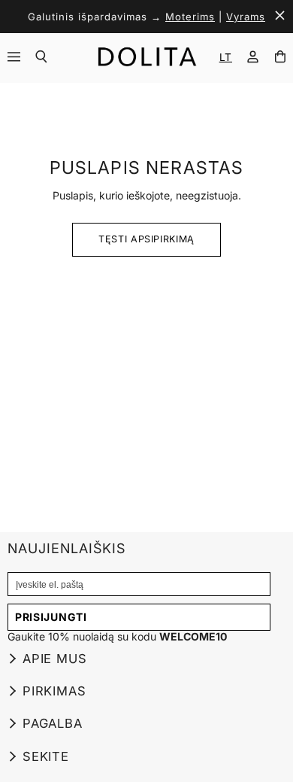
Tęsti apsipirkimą (146, 239)
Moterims (190, 17)
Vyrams (245, 17)
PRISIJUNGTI (51, 616)
